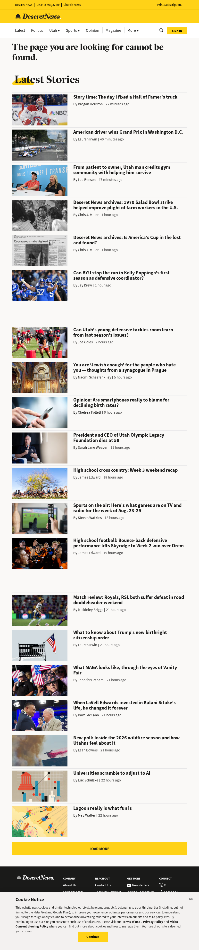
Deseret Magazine (47, 5)
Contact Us (103, 885)
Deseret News (23, 5)
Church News (72, 5)
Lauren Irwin (87, 139)
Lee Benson (87, 179)
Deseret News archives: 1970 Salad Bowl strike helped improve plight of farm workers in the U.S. (125, 205)
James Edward (89, 477)
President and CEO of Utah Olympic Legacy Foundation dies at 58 (118, 438)
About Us (69, 885)
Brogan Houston (90, 104)
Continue (92, 937)
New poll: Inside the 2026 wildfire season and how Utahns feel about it (126, 740)
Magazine (113, 30)
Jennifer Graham (91, 680)
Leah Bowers (88, 750)
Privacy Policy (153, 922)
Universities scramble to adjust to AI (111, 773)
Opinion (92, 30)
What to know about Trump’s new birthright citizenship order (120, 635)
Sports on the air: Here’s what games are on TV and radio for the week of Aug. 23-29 (127, 508)
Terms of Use (131, 922)
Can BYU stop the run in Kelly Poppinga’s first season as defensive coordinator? (121, 275)
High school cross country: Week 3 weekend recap (125, 470)
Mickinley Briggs (90, 609)
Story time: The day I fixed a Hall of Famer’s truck (125, 97)
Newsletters (140, 885)
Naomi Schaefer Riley (94, 377)
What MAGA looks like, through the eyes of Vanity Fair (125, 670)
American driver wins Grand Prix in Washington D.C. (128, 132)
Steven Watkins (90, 517)
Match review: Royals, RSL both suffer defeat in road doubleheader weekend (128, 600)
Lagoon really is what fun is (102, 808)
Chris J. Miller (88, 214)
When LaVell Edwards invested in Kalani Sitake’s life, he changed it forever (124, 705)
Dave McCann (88, 715)
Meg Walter (86, 815)
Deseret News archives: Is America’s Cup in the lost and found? (127, 240)
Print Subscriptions (169, 5)
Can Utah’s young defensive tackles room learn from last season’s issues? (123, 332)
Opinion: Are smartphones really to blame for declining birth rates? (121, 403)
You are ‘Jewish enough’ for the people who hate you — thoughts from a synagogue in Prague (124, 367)
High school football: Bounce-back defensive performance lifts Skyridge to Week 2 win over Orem (128, 543)
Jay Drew (85, 285)
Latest (20, 30)
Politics (37, 30)
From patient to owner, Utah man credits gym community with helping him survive (121, 170)
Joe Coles (85, 342)
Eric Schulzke (88, 780)
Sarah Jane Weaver (93, 447)
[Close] (191, 899)
